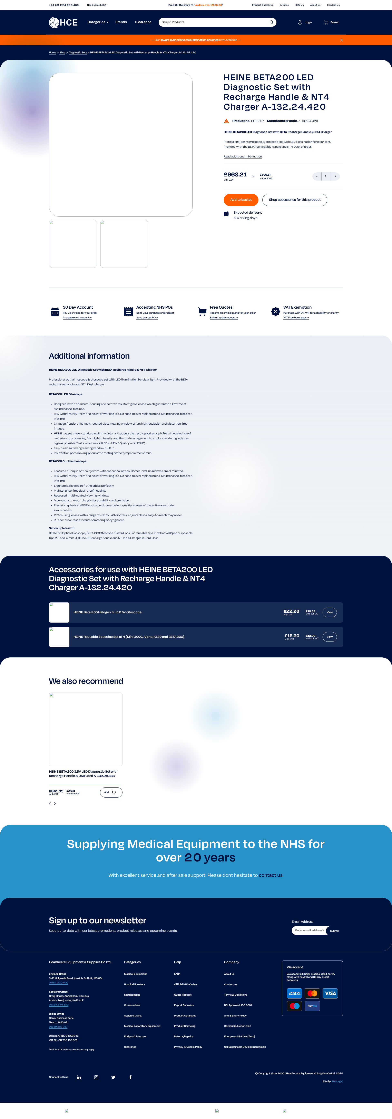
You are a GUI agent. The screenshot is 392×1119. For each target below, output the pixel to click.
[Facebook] (130, 1077)
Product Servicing (184, 1026)
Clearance (143, 22)
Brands (121, 22)
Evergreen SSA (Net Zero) (239, 1036)
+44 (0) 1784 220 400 (64, 5)
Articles (284, 5)
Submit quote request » (224, 317)
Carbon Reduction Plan (237, 1026)
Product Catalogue (263, 5)
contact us (271, 875)
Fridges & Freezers (135, 1036)
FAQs (177, 974)
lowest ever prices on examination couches (189, 40)
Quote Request (183, 994)
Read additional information (243, 156)
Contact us (333, 5)
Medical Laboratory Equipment (142, 1026)
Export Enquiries (184, 1005)
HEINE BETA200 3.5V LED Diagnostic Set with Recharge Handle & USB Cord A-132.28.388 (83, 774)
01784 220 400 (58, 982)
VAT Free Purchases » (296, 317)
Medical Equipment (135, 974)
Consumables (132, 1005)
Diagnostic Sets (78, 52)
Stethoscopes (132, 994)
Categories (96, 22)
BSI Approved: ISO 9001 (238, 1005)
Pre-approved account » (77, 317)
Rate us (299, 5)
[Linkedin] (79, 1077)
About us (315, 5)
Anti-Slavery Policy (235, 1015)
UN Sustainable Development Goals (245, 1047)
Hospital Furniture (134, 984)
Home (52, 52)
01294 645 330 (58, 1004)
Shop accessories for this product (295, 200)
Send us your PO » (147, 317)
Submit (334, 931)
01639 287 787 (58, 1026)
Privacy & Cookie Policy (188, 1047)
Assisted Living (132, 1015)
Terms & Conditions (235, 994)
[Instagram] (96, 1077)
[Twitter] (113, 1077)
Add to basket (241, 200)
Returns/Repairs (183, 1036)
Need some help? (97, 5)
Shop (62, 52)
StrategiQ (337, 1081)
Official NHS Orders (185, 984)
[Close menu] (341, 40)
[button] (272, 22)
